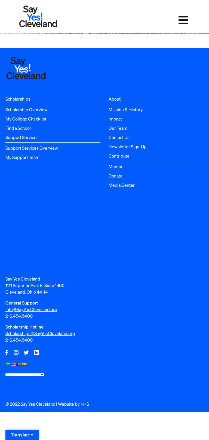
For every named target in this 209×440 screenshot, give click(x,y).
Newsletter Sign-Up (128, 146)
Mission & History (126, 109)
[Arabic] (7, 364)
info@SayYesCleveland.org (31, 309)
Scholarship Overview (26, 109)
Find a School (18, 128)
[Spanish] (24, 364)
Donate (115, 176)
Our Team (118, 128)
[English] (13, 364)
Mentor (116, 166)
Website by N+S (73, 404)
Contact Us (119, 137)
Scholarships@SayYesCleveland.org (40, 333)
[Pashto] (18, 364)
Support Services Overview (31, 148)
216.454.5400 (19, 316)
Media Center (122, 185)
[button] (183, 20)
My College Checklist (25, 119)
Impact (115, 119)
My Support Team (22, 157)
